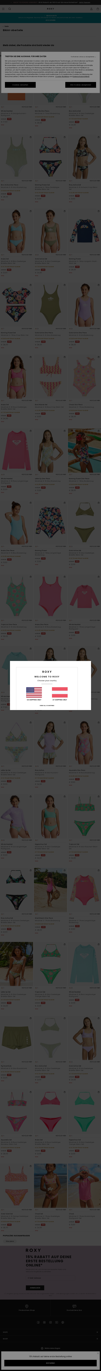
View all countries (47, 705)
